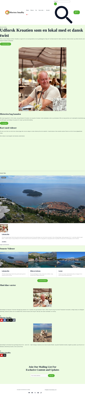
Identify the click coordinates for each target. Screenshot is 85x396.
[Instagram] (38, 392)
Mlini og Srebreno (35, 271)
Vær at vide (41, 10)
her (20, 131)
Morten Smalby (16, 12)
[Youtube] (29, 392)
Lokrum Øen (5, 234)
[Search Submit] (55, 3)
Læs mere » (4, 241)
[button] (43, 10)
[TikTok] (41, 392)
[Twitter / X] (35, 392)
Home (27, 10)
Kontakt (48, 10)
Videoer (32, 10)
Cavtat (60, 271)
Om (36, 10)
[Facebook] (32, 392)
